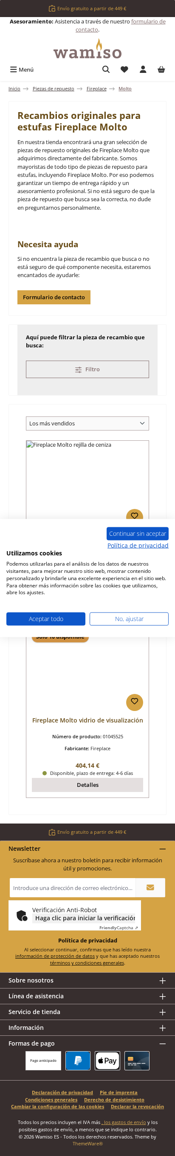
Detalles (88, 785)
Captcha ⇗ (118, 928)
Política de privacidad (138, 545)
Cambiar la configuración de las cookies (57, 1106)
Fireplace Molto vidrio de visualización (87, 720)
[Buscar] (106, 70)
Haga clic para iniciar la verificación (85, 918)
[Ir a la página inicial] (87, 48)
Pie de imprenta (119, 1092)
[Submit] (150, 887)
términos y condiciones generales (87, 962)
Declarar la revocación (137, 1106)
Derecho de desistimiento (114, 1099)
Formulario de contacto (54, 297)
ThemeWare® (88, 1143)
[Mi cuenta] (143, 70)
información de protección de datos (55, 956)
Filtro (92, 369)
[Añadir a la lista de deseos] (134, 517)
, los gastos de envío (124, 1122)
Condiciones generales (51, 1099)
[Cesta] (161, 70)
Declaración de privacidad (62, 1092)
